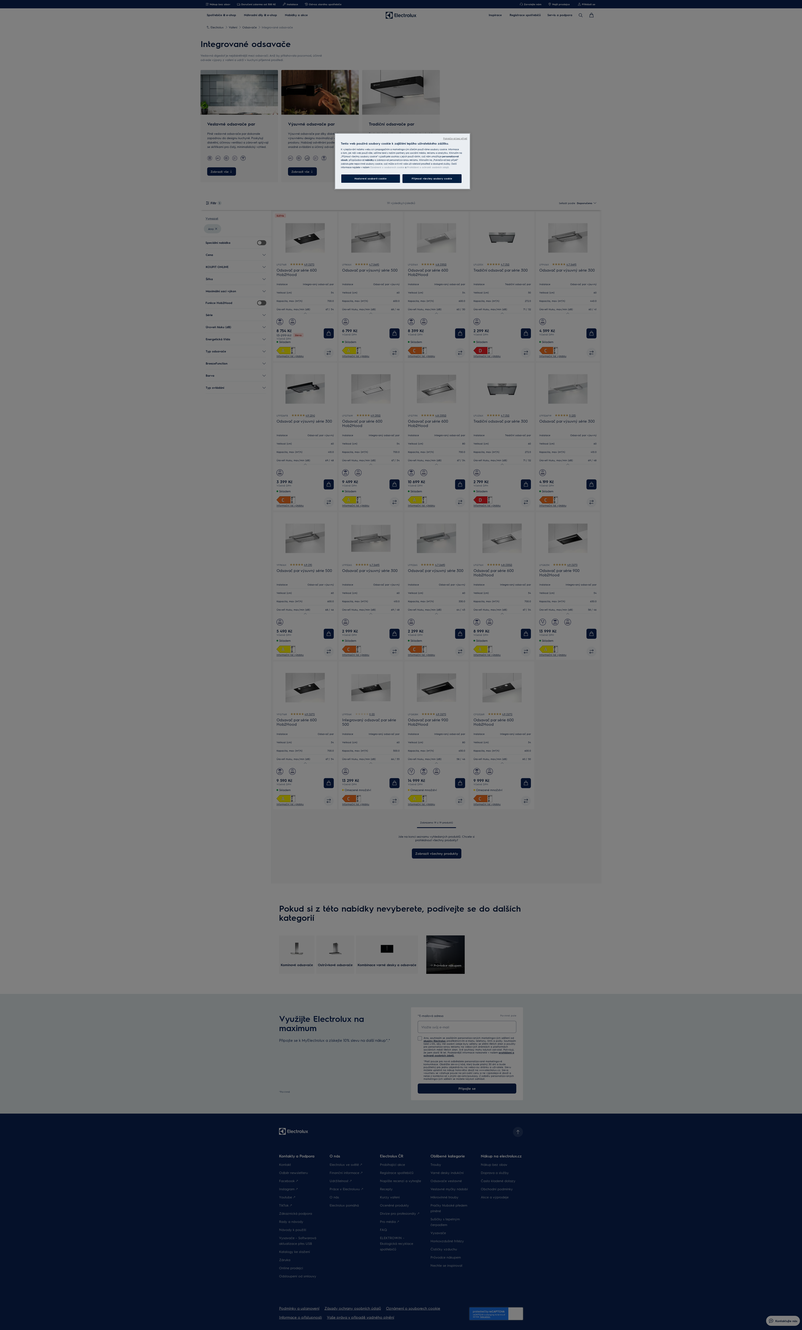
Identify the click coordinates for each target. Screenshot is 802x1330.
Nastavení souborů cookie (370, 178)
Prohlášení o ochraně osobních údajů (428, 167)
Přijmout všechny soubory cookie (432, 178)
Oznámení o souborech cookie (387, 167)
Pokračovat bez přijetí (455, 138)
